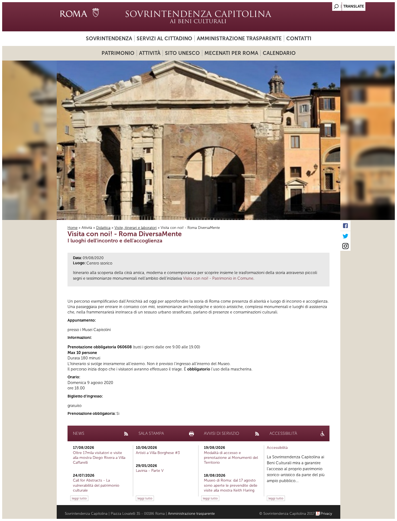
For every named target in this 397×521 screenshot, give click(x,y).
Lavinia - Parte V (150, 470)
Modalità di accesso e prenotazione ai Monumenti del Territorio (231, 457)
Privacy (326, 514)
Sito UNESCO (182, 53)
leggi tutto (79, 498)
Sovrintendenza (109, 38)
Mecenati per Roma (231, 53)
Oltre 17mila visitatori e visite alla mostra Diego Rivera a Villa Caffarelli (99, 457)
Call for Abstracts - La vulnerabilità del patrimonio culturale (96, 485)
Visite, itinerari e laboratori (136, 228)
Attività (149, 53)
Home (73, 228)
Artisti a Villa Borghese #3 (158, 452)
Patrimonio (118, 53)
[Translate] (322, 5)
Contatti (298, 38)
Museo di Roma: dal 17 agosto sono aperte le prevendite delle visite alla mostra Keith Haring (230, 485)
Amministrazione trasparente (239, 38)
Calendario (279, 53)
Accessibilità (277, 447)
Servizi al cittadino (164, 38)
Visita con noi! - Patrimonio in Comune (218, 278)
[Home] (198, 16)
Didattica (103, 228)
